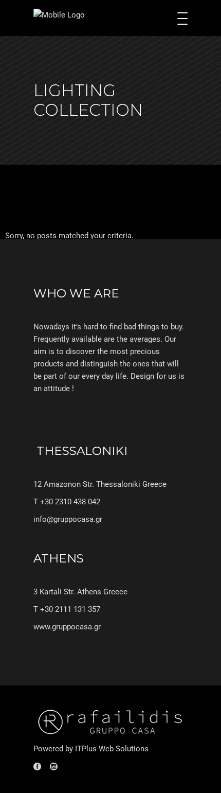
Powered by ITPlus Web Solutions (91, 748)
